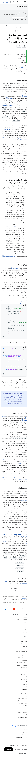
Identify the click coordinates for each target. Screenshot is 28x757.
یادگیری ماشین (24, 641)
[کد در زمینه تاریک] (24, 305)
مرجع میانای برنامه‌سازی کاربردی (20, 700)
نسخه (22, 493)
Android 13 (24, 684)
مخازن (25, 420)
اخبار (26, 627)
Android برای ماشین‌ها (22, 665)
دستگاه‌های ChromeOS (22, 662)
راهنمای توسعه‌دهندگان (22, 698)
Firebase (24, 735)
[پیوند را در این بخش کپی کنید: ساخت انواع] (16, 488)
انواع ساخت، (24, 500)
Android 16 (24, 676)
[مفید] (18, 31)
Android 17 (24, 674)
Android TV (24, 667)
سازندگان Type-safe (17, 397)
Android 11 (24, 689)
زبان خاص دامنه (7, 129)
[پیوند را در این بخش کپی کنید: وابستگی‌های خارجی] (10, 413)
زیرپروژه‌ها (6, 459)
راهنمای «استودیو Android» (21, 695)
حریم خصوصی (24, 648)
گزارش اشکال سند (23, 715)
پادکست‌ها (25, 632)
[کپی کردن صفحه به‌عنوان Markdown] (20, 46)
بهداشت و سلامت (23, 643)
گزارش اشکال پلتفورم (22, 712)
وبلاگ (25, 629)
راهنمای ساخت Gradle (20, 27)
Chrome (25, 732)
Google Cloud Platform (21, 737)
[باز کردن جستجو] (13, 2)
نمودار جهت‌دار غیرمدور (15, 225)
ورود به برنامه (5, 2)
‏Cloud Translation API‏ (11, 15)
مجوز (18, 745)
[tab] (21, 302)
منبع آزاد (25, 624)
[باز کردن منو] (24, 2)
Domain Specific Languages (13, 401)
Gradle (25, 68)
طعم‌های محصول (17, 534)
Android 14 (24, 681)
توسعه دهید (13, 25)
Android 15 (24, 679)
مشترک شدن (9, 749)
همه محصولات (24, 740)
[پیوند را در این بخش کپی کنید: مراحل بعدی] (16, 578)
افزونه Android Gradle (10, 105)
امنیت (25, 622)
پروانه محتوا (24, 598)
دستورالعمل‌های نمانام (11, 745)
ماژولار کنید (19, 463)
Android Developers (22, 25)
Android (25, 617)
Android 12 (24, 686)
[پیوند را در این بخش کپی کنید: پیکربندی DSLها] (13, 265)
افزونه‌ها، (10, 98)
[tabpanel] (14, 321)
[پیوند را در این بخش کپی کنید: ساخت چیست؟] (14, 80)
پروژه (21, 139)
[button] (21, 302)
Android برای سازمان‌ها (22, 619)
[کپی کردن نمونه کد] (26, 305)
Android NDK (23, 705)
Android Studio (21, 6)
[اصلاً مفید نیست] (15, 31)
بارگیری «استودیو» (23, 703)
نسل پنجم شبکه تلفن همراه (21, 651)
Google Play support (22, 717)
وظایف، (25, 96)
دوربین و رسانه (24, 646)
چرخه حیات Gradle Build (10, 256)
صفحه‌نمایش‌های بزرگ (22, 657)
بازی (26, 638)
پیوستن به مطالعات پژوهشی (21, 720)
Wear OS (24, 660)
